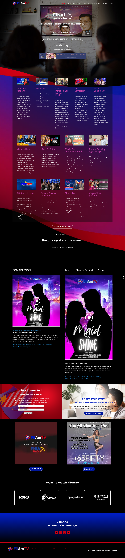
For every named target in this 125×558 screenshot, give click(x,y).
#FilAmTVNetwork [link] (87, 377)
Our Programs (77, 3)
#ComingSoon (37, 330)
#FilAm (39, 345)
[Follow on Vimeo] (68, 532)
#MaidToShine (16, 345)
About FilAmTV (54, 549)
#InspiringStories (28, 330)
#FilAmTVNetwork (26, 345)
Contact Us (45, 549)
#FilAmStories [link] (78, 377)
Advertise (86, 3)
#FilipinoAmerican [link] (103, 377)
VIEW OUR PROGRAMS (62, 227)
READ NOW (88, 469)
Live (111, 3)
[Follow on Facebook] (56, 532)
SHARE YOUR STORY (94, 413)
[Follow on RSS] (64, 532)
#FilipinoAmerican (17, 330)
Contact (105, 3)
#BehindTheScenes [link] (74, 379)
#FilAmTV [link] (95, 377)
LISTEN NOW (36, 469)
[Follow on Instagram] (60, 532)
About (69, 3)
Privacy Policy (63, 549)
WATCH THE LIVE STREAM (63, 33)
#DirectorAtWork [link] (85, 379)
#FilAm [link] (67, 379)
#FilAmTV (34, 345)
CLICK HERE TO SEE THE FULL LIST (62, 247)
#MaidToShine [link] (69, 377)
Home (63, 3)
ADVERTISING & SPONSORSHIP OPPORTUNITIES (62, 39)
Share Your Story (96, 3)
